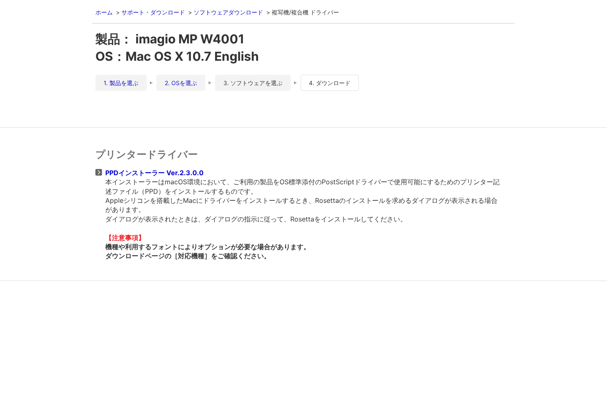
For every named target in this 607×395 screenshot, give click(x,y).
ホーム (104, 12)
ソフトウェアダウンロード (228, 12)
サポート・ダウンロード (153, 12)
